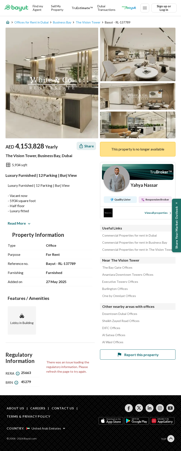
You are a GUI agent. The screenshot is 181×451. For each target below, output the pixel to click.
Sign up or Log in (164, 8)
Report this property (141, 355)
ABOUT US (15, 408)
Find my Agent (38, 8)
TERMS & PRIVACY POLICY (28, 416)
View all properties (156, 212)
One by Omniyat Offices (119, 296)
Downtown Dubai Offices (119, 314)
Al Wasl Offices (112, 342)
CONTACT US (63, 408)
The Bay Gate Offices (117, 267)
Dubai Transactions (106, 8)
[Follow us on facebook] (129, 408)
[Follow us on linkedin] (149, 408)
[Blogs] (129, 8)
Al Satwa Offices (113, 335)
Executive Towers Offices (120, 281)
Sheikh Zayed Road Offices (121, 321)
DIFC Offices (111, 328)
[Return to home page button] (16, 8)
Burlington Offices (115, 289)
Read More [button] (17, 223)
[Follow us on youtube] (170, 408)
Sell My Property (57, 8)
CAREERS (37, 408)
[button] (176, 225)
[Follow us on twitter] (139, 408)
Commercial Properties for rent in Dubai (129, 235)
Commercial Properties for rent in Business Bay (134, 242)
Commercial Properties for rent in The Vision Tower (137, 249)
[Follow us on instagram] (160, 408)
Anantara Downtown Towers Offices (127, 274)
